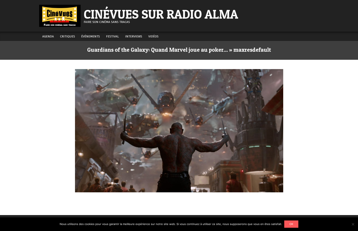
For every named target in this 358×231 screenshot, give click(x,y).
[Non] (353, 224)
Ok (291, 224)
